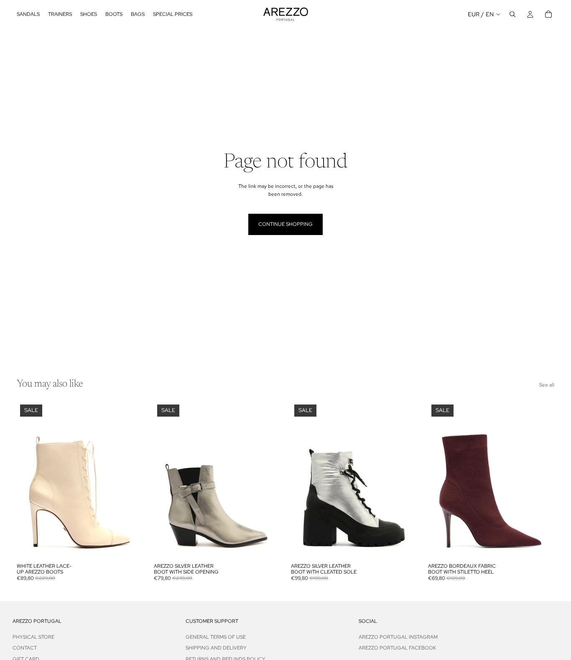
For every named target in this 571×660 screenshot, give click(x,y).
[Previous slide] (29, 480)
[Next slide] (130, 480)
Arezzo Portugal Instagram (398, 637)
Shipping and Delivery (216, 648)
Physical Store (33, 637)
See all (546, 385)
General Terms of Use (216, 637)
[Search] (512, 14)
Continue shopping (285, 224)
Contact (25, 648)
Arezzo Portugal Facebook (397, 648)
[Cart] (548, 14)
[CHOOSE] (130, 546)
